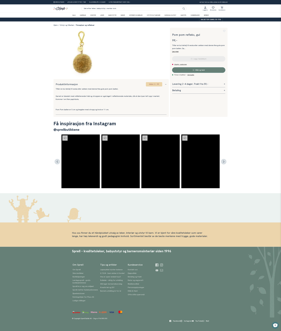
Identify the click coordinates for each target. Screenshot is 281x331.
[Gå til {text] (156, 265)
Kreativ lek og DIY (107, 287)
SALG (74, 15)
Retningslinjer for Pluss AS (83, 297)
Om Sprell (77, 270)
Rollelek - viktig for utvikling (111, 280)
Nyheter (93, 15)
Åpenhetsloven (79, 293)
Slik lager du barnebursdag (111, 284)
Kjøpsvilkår (132, 273)
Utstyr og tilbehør (153, 15)
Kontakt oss (133, 270)
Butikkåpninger (79, 277)
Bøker (123, 15)
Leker (102, 15)
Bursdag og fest (170, 15)
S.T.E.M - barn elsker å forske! (112, 273)
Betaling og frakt (135, 277)
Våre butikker (78, 273)
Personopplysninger (136, 287)
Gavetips (183, 15)
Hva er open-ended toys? (110, 277)
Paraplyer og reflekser (85, 25)
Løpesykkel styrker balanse (111, 270)
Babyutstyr (112, 15)
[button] (224, 31)
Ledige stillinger (79, 301)
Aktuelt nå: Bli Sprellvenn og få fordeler (214, 2)
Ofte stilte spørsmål (136, 294)
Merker (206, 15)
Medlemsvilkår (133, 284)
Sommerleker (195, 15)
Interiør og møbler (135, 15)
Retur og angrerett (135, 280)
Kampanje (83, 15)
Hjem (55, 25)
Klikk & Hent (133, 291)
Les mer (175, 51)
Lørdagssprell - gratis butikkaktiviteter (81, 281)
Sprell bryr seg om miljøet (83, 286)
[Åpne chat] (275, 325)
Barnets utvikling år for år (110, 291)
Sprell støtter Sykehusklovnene (85, 290)
